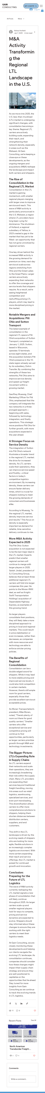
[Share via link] (27, 1003)
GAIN (9, 6)
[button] (42, 10)
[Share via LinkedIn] (21, 1003)
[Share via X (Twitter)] (16, 1003)
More (20, 19)
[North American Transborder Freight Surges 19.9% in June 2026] (22, 1033)
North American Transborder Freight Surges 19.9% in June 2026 (20, 1047)
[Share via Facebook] (10, 1003)
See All (33, 1020)
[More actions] (34, 31)
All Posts (10, 19)
